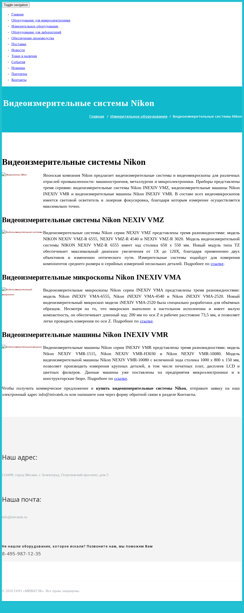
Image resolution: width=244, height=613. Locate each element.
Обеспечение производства (32, 38)
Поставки (18, 44)
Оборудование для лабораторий (36, 32)
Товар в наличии (24, 56)
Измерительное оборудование (34, 26)
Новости (18, 50)
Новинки (18, 68)
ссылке (217, 263)
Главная (17, 14)
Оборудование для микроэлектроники (40, 20)
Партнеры (19, 74)
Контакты (18, 80)
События (18, 62)
